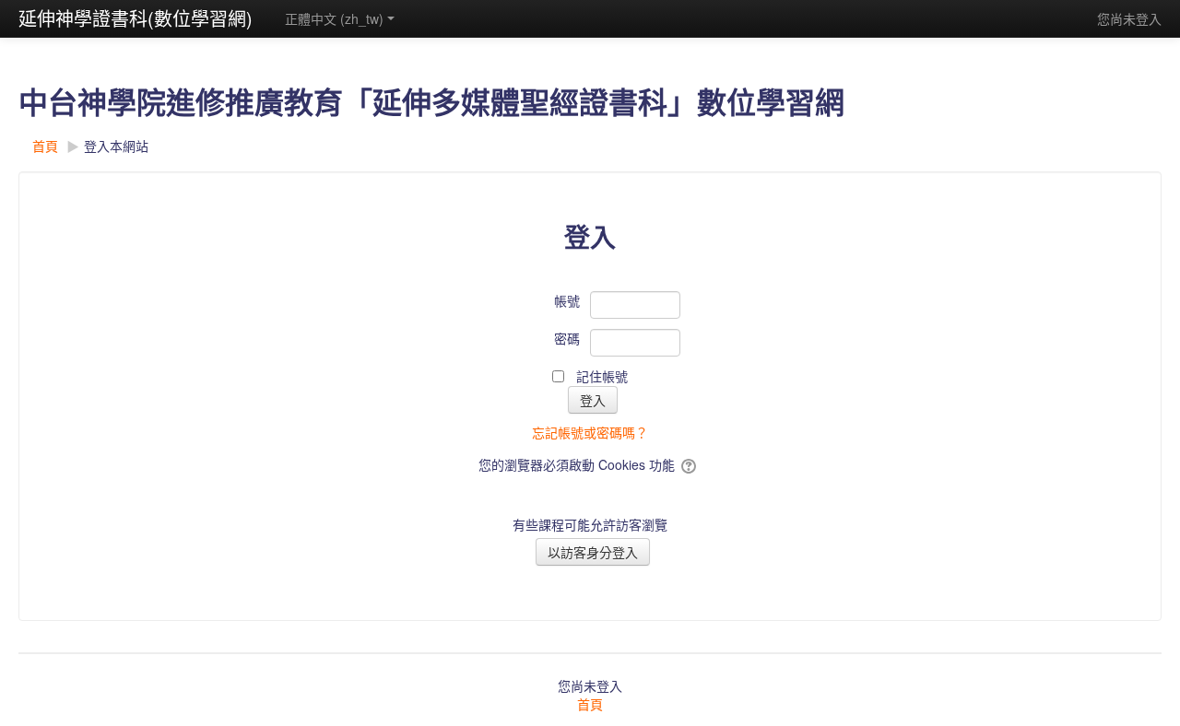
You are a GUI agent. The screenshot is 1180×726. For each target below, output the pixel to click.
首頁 (590, 704)
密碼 (567, 338)
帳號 (567, 300)
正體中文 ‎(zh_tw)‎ (334, 18)
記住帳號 (602, 376)
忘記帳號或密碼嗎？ (590, 432)
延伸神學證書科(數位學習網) (135, 18)
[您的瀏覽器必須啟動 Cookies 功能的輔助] (690, 464)
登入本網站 (116, 145)
